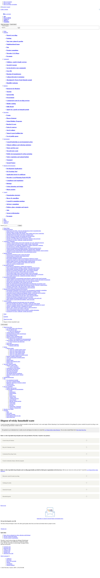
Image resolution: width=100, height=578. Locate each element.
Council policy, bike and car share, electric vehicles (20, 286)
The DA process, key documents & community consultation (26, 290)
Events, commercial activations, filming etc (21, 275)
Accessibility (9, 563)
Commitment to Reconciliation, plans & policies (27, 250)
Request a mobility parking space (14, 356)
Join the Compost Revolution (10, 536)
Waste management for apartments (14, 337)
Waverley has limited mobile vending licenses (20, 261)
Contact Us (6, 19)
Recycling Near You (81, 430)
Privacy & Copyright (11, 561)
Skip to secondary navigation (10, 4)
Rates (7, 411)
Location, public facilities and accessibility (20, 271)
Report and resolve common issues (19, 234)
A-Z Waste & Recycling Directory (14, 328)
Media (5, 220)
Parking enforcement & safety (13, 361)
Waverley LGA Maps (8, 409)
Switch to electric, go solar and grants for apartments (28, 279)
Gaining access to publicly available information (22, 310)
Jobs (5, 16)
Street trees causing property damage (14, 374)
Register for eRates (10, 414)
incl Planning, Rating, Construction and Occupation (25, 293)
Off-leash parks (10, 384)
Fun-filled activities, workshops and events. (22, 269)
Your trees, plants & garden (10, 364)
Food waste (9, 343)
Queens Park (12, 403)
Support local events (14, 257)
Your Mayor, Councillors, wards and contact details (23, 303)
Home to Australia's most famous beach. (17, 256)
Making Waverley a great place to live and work (23, 298)
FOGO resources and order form (16, 341)
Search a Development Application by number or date (23, 291)
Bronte (11, 394)
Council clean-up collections (13, 332)
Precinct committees (8, 386)
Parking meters (9, 360)
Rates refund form (10, 417)
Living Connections (14, 366)
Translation (6, 21)
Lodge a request (4, 9)
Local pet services (10, 385)
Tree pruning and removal (12, 369)
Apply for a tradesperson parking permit (18, 355)
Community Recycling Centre (9, 454)
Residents (6, 32)
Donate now (4, 528)
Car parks (8, 359)
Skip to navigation (8, 1)
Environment (7, 139)
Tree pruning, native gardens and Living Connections (25, 233)
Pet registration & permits (12, 380)
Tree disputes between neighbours (14, 373)
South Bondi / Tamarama (15, 406)
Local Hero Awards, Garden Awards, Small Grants (22, 244)
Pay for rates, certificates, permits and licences (19, 240)
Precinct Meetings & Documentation (14, 389)
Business (6, 85)
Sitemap (8, 562)
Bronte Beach (12, 396)
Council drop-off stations (8, 440)
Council (5, 192)
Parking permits (10, 348)
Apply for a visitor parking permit (17, 352)
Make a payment (7, 14)
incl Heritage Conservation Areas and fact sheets (19, 297)
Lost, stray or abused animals (13, 381)
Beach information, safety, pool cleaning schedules (22, 270)
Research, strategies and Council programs (26, 278)
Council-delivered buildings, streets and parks (20, 299)
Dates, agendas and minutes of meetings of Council (25, 304)
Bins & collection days (11, 329)
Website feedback (10, 565)
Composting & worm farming (13, 368)
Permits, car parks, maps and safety (16, 232)
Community (6, 59)
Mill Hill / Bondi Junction (15, 401)
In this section (4, 324)
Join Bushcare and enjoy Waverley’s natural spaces (26, 285)
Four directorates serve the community (20, 302)
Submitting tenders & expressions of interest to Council (22, 258)
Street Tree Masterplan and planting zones (26, 283)
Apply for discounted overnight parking (15, 357)
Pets (4, 378)
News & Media (7, 17)
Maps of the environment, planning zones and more (23, 238)
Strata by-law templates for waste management (20, 339)
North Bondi (12, 402)
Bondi (10, 390)
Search (3, 27)
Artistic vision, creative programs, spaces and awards (22, 273)
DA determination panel (21, 294)
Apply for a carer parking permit (16, 353)
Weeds (8, 376)
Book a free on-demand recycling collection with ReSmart (17, 535)
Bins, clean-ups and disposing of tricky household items (23, 230)
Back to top (3, 505)
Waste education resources (12, 344)
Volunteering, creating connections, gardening (24, 245)
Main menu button (5, 24)
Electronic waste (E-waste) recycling (11, 476)
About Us (6, 20)
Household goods (7, 496)
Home (5, 31)
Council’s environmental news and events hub (20, 287)
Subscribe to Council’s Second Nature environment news (50, 518)
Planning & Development (9, 165)
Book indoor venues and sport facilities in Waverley (24, 274)
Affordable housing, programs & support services (23, 248)
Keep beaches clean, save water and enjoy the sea (22, 281)
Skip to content (7, 3)
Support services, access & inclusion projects (21, 252)
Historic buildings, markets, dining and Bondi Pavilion (23, 267)
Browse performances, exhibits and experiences (19, 266)
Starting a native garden (11, 365)
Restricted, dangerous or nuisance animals (16, 382)
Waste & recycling (8, 319)
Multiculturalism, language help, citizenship (23, 249)
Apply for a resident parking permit (17, 349)
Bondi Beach (12, 392)
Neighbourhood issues (9, 377)
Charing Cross (12, 397)
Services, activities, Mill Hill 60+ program (18, 246)
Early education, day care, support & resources (25, 242)
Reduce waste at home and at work (19, 282)
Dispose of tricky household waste (14, 336)
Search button (13, 24)
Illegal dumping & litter (11, 335)
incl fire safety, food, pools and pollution (22, 295)
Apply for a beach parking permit (17, 351)
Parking (5, 347)
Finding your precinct (11, 388)
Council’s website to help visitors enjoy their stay (20, 262)
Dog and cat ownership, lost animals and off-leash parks (20, 236)
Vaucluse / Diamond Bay (15, 407)
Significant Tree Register (12, 370)
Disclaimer (8, 559)
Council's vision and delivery (21, 307)
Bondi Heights (12, 393)
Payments (6, 410)
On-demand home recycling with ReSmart (16, 333)
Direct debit (9, 413)
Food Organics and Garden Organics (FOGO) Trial (18, 340)
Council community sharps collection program (13, 460)
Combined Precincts (14, 398)
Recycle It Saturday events (9, 447)
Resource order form (14, 345)
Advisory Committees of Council (19, 306)
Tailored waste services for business (23, 260)
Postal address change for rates (13, 415)
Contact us (8, 558)
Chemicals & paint (7, 489)
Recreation (6, 112)
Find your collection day (15, 331)
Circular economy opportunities (11, 537)
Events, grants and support (18, 254)
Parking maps (9, 362)
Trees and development (11, 372)
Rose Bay (11, 405)
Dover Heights (12, 400)
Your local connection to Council (18, 237)
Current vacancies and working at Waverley (17, 308)
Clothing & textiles (7, 482)
